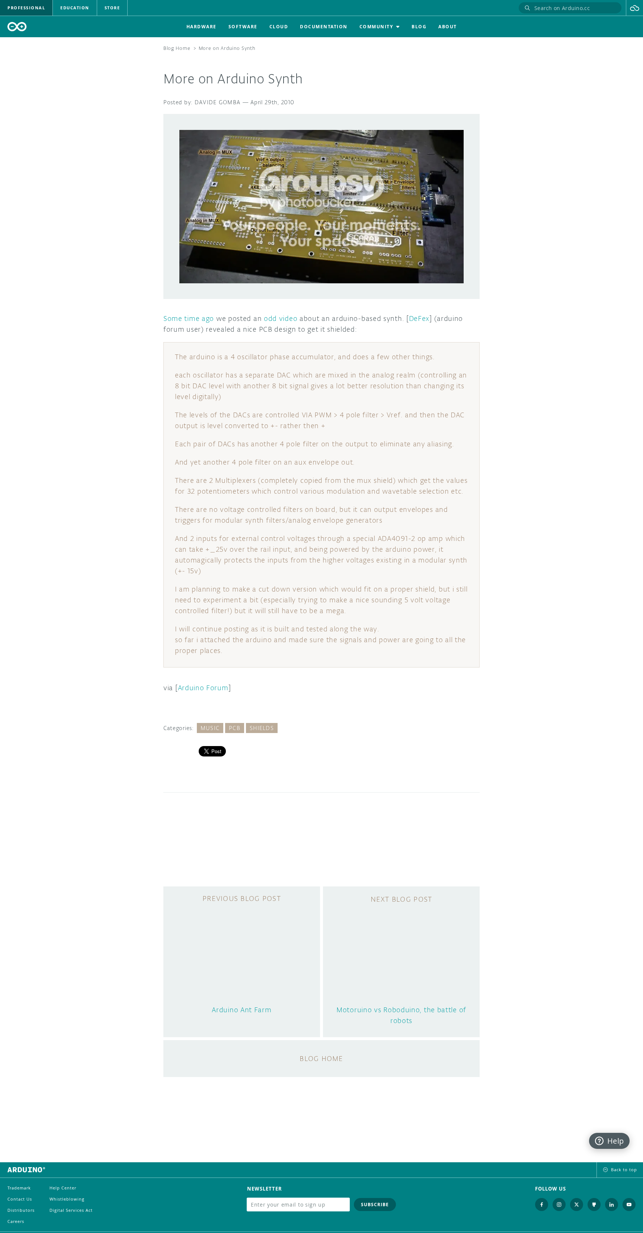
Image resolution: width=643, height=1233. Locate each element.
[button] (634, 8)
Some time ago (188, 318)
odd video (280, 318)
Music (210, 728)
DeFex (419, 318)
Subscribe (375, 1204)
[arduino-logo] (17, 26)
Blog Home (176, 48)
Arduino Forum (203, 687)
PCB (234, 728)
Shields (262, 728)
